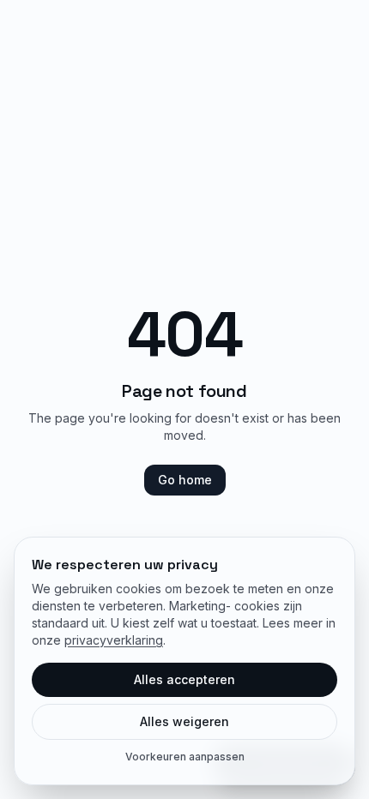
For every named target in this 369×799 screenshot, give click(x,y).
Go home (185, 479)
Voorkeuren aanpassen (185, 756)
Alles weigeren (184, 721)
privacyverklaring (113, 640)
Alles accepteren (184, 679)
